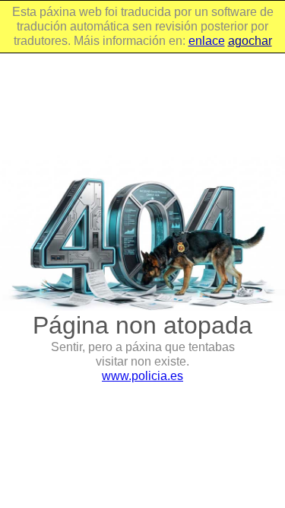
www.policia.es (142, 375)
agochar (250, 40)
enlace (206, 40)
